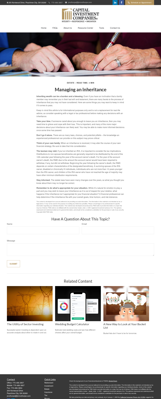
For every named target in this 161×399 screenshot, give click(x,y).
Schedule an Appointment (141, 2)
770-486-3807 (57, 2)
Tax (45, 395)
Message (11, 240)
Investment (48, 386)
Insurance (48, 392)
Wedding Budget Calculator (72, 324)
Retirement (48, 382)
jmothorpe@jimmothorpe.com (80, 2)
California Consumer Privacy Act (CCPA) (132, 397)
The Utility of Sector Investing (25, 324)
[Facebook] (121, 2)
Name (9, 223)
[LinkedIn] (115, 2)
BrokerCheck (113, 381)
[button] (43, 28)
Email (84, 223)
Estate (46, 389)
